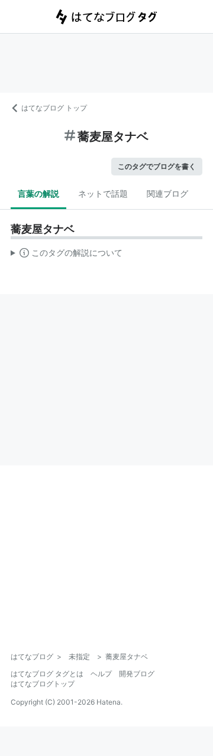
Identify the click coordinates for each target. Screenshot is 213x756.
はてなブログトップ (43, 683)
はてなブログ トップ (54, 107)
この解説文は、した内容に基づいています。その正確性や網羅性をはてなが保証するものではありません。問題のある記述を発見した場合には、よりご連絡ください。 (66, 255)
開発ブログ (136, 673)
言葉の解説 (38, 193)
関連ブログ (167, 193)
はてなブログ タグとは (47, 673)
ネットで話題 (103, 193)
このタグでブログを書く (157, 166)
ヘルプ (101, 673)
